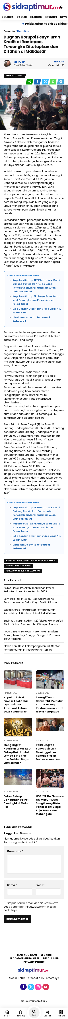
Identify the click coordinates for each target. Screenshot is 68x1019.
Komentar (15, 851)
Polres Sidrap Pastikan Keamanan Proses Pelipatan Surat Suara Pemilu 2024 (29, 589)
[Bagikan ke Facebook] (38, 81)
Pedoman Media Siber (24, 958)
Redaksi (45, 955)
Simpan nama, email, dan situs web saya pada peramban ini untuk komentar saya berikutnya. (31, 906)
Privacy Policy (34, 962)
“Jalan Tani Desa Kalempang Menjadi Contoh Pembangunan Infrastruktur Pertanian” (32, 648)
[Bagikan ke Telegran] (60, 81)
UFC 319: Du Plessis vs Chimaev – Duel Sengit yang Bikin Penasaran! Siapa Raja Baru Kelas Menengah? (50, 805)
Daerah (22, 17)
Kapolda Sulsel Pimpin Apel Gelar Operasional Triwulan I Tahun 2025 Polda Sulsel (16, 704)
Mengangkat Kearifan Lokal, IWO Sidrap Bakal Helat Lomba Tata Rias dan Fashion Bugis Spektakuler (17, 754)
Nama (12, 885)
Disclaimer (51, 958)
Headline (36, 17)
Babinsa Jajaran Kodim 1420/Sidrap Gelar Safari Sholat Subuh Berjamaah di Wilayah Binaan (33, 622)
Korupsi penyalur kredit (18, 565)
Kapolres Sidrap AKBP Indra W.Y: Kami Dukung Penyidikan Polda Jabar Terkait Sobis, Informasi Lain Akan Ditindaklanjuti (36, 285)
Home (7, 1015)
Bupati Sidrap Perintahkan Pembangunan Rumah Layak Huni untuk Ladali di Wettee (30, 611)
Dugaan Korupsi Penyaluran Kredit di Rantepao (30, 560)
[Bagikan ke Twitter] (45, 81)
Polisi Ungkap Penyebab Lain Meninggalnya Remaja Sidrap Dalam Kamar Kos (48, 752)
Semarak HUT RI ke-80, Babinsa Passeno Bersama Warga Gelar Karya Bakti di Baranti (31, 600)
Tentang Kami (27, 955)
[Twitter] (30, 987)
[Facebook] (23, 987)
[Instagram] (38, 987)
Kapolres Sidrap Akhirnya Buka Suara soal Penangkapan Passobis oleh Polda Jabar (36, 300)
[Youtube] (45, 987)
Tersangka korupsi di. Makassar (22, 570)
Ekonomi (51, 17)
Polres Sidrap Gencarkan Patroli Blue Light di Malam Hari (17, 801)
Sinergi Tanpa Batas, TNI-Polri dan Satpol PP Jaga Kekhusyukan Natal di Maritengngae (49, 704)
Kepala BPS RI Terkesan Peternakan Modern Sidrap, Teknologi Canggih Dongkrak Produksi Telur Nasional (32, 635)
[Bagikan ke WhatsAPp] (53, 81)
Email (40, 885)
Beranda (8, 17)
